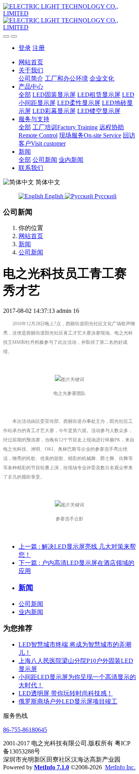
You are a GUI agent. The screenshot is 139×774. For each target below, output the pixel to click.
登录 (25, 48)
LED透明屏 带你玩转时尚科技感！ (66, 693)
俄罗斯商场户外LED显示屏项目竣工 (68, 701)
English (54, 196)
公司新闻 (31, 252)
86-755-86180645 (25, 729)
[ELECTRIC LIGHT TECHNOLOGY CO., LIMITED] (69, 17)
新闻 (25, 244)
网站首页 (31, 62)
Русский (105, 196)
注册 (38, 48)
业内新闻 (31, 612)
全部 (25, 94)
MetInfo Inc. (120, 767)
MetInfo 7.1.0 (51, 767)
